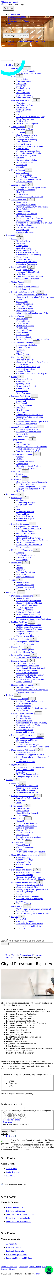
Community (11, 235)
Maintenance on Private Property (29, 218)
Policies (19, 901)
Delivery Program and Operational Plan (32, 889)
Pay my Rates (22, 79)
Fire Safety (20, 167)
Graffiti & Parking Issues (26, 155)
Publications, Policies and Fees (23, 882)
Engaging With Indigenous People (30, 489)
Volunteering (21, 328)
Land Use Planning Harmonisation (30, 679)
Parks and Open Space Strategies (29, 899)
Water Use (20, 507)
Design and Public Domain (27, 677)
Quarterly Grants (23, 384)
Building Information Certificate (29, 627)
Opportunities (21, 521)
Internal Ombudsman (24, 832)
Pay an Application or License (28, 179)
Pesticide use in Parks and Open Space (32, 421)
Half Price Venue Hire (25, 360)
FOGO (19, 112)
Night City (15, 765)
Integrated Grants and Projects (28, 926)
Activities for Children (25, 461)
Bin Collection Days (24, 105)
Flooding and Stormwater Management (32, 690)
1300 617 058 (11, 1169)
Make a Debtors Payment (26, 177)
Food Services (22, 332)
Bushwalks (20, 408)
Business (9, 695)
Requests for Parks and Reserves (29, 414)
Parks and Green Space (25, 572)
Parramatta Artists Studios (26, 345)
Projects (14, 917)
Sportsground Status (24, 270)
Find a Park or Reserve (25, 399)
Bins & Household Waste (26, 135)
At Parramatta (11, 1244)
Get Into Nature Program (26, 533)
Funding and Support (19, 698)
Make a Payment (18, 170)
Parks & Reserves (23, 144)
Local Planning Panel (25, 650)
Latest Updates (17, 806)
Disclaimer (23, 1267)
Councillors (21, 800)
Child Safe (20, 459)
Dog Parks (20, 192)
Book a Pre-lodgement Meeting (29, 603)
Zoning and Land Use (25, 732)
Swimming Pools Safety (26, 204)
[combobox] (16, 35)
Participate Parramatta (25, 911)
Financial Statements (24, 875)
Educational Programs (20, 524)
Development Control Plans (27, 666)
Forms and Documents (20, 655)
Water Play (20, 412)
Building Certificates (19, 622)
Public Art (20, 349)
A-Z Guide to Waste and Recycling (30, 117)
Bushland (20, 565)
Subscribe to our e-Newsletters (18, 1221)
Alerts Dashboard (18, 127)
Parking (19, 284)
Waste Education (23, 547)
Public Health (21, 164)
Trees (13, 580)
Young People (22, 464)
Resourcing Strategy (24, 892)
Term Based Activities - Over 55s (29, 449)
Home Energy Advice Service (28, 538)
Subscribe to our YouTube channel (20, 1214)
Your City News (23, 839)
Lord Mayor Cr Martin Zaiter (28, 798)
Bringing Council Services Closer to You (32, 339)
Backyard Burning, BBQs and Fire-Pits (32, 207)
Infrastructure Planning (20, 639)
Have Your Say (17, 906)
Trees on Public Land (25, 587)
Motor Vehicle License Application (30, 612)
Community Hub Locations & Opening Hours (35, 297)
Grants (14, 377)
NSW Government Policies (27, 670)
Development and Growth (26, 740)
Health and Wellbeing (25, 325)
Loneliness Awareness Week (27, 451)
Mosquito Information (25, 232)
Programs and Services (25, 190)
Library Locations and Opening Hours (31, 295)
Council (9, 780)
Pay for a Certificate (24, 182)
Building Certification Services (28, 625)
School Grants (22, 391)
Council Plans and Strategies (27, 896)
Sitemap (12, 1269)
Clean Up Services (23, 110)
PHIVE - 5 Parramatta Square (28, 367)
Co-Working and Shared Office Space (31, 373)
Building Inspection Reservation (29, 629)
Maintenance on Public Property (29, 220)
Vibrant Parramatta (23, 354)
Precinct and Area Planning (27, 672)
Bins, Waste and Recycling (22, 100)
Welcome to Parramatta (25, 71)
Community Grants (24, 379)
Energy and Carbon (24, 505)
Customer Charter (23, 830)
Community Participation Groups (29, 417)
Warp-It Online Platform (26, 542)
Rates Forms (21, 83)
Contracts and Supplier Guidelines (30, 755)
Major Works (21, 919)
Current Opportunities (25, 847)
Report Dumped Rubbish (26, 214)
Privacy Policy (35, 1267)
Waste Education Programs (27, 123)
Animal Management (24, 162)
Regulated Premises (24, 718)
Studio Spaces (22, 364)
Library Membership (24, 304)
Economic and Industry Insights (24, 735)
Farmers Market (22, 257)
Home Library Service (25, 311)
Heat (18, 509)
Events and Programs (25, 308)
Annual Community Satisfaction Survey (32, 913)
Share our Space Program (26, 424)
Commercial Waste (24, 720)
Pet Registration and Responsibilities (31, 187)
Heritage (19, 352)
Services (19, 474)
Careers (4, 1269)
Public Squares (22, 419)
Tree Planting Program (25, 589)
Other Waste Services (25, 119)
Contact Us (20, 821)
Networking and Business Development (32, 747)
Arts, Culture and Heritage (22, 342)
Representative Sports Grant (27, 386)
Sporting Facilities (23, 371)
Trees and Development (26, 692)
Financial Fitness (23, 321)
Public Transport (23, 289)
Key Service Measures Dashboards (30, 879)
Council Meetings (23, 857)
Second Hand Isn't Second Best (29, 545)
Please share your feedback (17, 1094)
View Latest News (23, 808)
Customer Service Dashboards (28, 877)
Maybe (13, 1083)
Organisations (22, 476)
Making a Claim (22, 835)
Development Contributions (27, 642)
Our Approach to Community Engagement (33, 909)
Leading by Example (24, 516)
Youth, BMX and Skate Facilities (29, 276)
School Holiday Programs (26, 468)
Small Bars (20, 772)
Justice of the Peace (24, 306)
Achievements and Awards (27, 792)
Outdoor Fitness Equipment (27, 279)
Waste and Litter (23, 514)
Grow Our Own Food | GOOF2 (29, 529)
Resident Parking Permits (26, 227)
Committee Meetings (24, 860)
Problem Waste (22, 121)
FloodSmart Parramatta (25, 555)
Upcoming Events (23, 241)
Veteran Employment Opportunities (30, 852)
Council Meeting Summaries (27, 813)
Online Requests (12, 1172)
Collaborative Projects (25, 518)
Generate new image (11, 1120)
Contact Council (17, 818)
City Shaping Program (25, 921)
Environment (11, 494)
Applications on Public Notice (28, 617)
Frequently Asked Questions (27, 636)
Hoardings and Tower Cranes (28, 614)
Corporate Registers (24, 864)
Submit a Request (18, 132)
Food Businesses (23, 716)
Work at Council (18, 842)
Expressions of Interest (25, 762)
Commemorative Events (26, 250)
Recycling (20, 114)
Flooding (20, 553)
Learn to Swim (22, 434)
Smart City (20, 928)
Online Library (22, 301)
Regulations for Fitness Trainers (29, 725)
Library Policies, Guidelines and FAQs (32, 313)
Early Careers (21, 849)
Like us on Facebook (14, 1207)
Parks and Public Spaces (21, 396)
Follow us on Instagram (15, 1211)
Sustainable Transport (25, 512)
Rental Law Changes (24, 225)
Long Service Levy (24, 634)
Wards (18, 803)
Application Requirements (26, 605)
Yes (12, 1081)
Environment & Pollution (26, 160)
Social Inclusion (22, 335)
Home (8, 955)
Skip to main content (9, 2)
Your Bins (20, 103)
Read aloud (7, 1122)
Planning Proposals (24, 682)
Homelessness (22, 319)
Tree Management (23, 142)
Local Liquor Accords (25, 770)
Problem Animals (23, 194)
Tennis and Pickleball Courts (28, 272)
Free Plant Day (22, 535)
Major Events (21, 243)
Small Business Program (26, 703)
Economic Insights (23, 742)
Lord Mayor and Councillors (22, 796)
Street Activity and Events (26, 262)
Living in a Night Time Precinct (29, 776)
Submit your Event (24, 259)
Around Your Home (19, 200)
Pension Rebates (23, 88)
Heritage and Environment (22, 685)
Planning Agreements (25, 644)
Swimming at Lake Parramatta (28, 432)
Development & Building (26, 139)
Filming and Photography (26, 264)
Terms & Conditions (9, 1267)
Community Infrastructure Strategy (30, 675)
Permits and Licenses (24, 730)
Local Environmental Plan (26, 663)
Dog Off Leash (22, 410)
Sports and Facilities (19, 267)
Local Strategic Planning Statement (30, 668)
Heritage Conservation (25, 687)
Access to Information (25, 828)
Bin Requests (21, 107)
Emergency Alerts (23, 557)
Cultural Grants (22, 381)
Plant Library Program (25, 531)
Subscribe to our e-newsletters (28, 837)
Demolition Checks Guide (26, 631)
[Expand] (18, 64)
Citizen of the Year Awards (27, 252)
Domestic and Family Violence (28, 466)
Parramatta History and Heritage (19, 1258)
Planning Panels (17, 647)
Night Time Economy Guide (27, 774)
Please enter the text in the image (16, 1124)
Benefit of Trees (22, 582)
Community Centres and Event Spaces (31, 362)
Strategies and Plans (24, 405)
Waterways (20, 570)
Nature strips (21, 202)
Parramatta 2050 (23, 894)
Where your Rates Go (25, 97)
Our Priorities (21, 500)
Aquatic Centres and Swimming (24, 427)
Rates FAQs (21, 90)
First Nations (16, 479)
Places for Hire (17, 357)
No (12, 1086)
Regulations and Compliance (23, 713)
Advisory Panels (23, 862)
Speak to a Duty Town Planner (28, 601)
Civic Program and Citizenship (28, 73)
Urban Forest (21, 574)
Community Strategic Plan (27, 887)
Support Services (18, 316)
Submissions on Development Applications (33, 619)
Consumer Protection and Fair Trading (31, 723)
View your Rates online (25, 81)
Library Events (22, 246)
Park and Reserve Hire (25, 369)
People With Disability (25, 444)
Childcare (20, 457)
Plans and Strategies (19, 661)
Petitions (19, 867)
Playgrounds (21, 401)
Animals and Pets (18, 185)
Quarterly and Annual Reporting (29, 872)
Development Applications (22, 596)
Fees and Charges (23, 95)
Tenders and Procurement (26, 752)
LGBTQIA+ (16, 471)
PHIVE (19, 299)
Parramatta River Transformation (29, 924)
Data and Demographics (26, 790)
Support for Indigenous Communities (31, 486)
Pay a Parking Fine (24, 175)
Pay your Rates (22, 172)
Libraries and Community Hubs (24, 292)
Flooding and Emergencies (22, 550)
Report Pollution (23, 211)
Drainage (20, 158)
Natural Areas (16, 563)
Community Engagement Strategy (30, 885)
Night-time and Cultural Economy (30, 738)
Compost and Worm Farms (27, 526)
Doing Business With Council (23, 750)
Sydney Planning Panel (25, 652)
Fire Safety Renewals (25, 727)
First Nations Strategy (25, 484)
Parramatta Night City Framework (30, 767)
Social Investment (23, 337)
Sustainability (16, 498)
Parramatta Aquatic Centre (27, 429)
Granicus (37, 1274)
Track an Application (24, 607)
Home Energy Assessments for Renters (32, 540)
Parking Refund (22, 230)
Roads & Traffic (22, 149)
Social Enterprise (23, 323)
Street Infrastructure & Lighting (29, 153)
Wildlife (19, 567)
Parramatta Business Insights (27, 744)
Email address (11, 1104)
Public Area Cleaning (25, 137)
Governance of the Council (27, 788)
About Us (15, 783)
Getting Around (17, 282)
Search (4, 941)
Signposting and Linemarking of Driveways (34, 223)
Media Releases (22, 811)
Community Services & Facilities (29, 146)
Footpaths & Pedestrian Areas (28, 151)
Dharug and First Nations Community (31, 482)
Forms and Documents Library (28, 658)
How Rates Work (23, 93)
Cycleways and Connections (27, 287)
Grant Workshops (23, 393)
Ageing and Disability (20, 439)
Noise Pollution (22, 209)
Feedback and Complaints (26, 825)
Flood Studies (22, 559)
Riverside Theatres (23, 347)
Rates (13, 76)
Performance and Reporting (22, 870)
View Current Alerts (24, 129)
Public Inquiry (22, 815)
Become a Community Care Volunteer (31, 446)
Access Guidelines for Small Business (31, 708)
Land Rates (21, 86)
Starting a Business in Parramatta (29, 701)
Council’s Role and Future (27, 785)
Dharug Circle (22, 491)
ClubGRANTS (22, 388)
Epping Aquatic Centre (25, 436)
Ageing (19, 442)
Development (11, 592)
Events (14, 238)
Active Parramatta (23, 248)
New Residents (17, 68)
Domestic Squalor (23, 216)
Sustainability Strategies (26, 502)
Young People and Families (22, 454)
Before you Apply (23, 598)
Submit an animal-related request (29, 196)
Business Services (23, 706)
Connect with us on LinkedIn (18, 1218)
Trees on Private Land (25, 585)
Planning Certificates (24, 610)
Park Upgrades (22, 403)
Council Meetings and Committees (25, 855)
